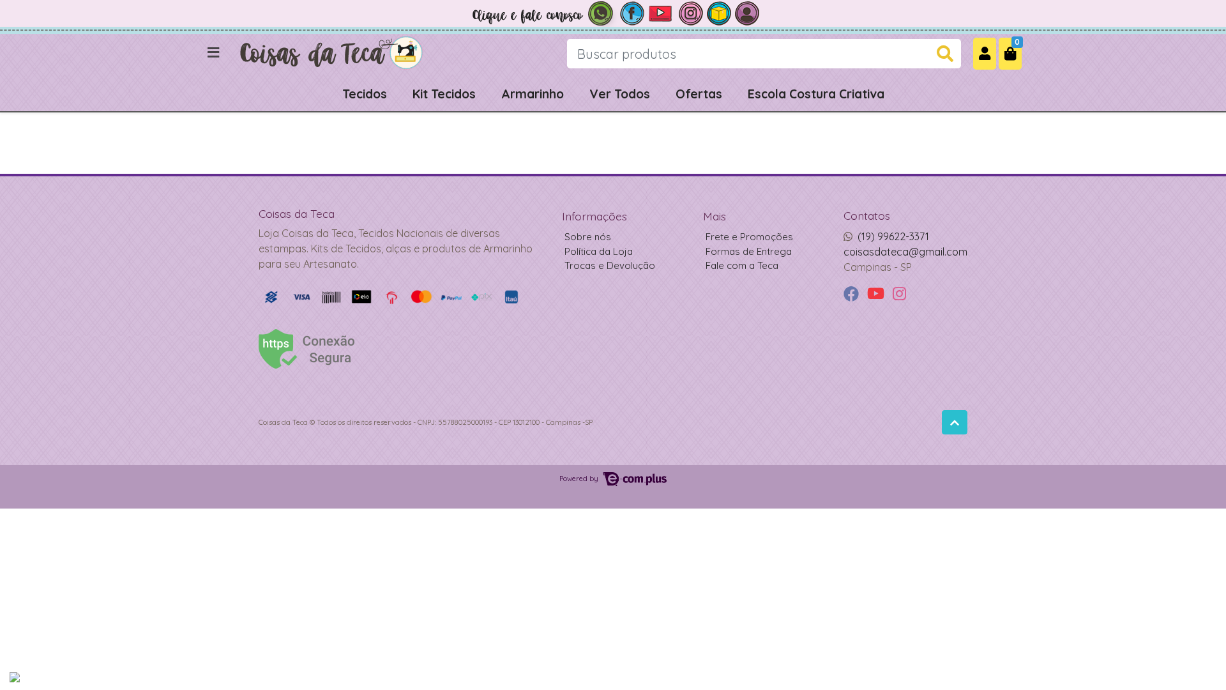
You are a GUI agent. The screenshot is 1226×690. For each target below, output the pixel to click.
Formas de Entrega (749, 251)
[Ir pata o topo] (954, 422)
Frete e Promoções (749, 237)
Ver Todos (619, 94)
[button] (984, 53)
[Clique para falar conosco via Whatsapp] (542, 12)
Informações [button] (594, 216)
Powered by (579, 478)
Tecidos (364, 94)
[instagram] (899, 294)
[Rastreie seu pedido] (719, 12)
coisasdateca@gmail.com (905, 251)
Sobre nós (587, 237)
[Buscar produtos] (945, 54)
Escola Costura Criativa (816, 94)
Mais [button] (714, 216)
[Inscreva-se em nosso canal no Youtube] (661, 12)
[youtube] (877, 294)
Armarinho (532, 94)
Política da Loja (598, 251)
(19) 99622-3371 (893, 236)
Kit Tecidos (444, 94)
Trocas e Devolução (609, 265)
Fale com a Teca (742, 265)
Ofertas (699, 94)
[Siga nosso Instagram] (691, 12)
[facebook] (853, 294)
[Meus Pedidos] (747, 12)
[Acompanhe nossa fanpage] (632, 12)
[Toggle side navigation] (214, 53)
